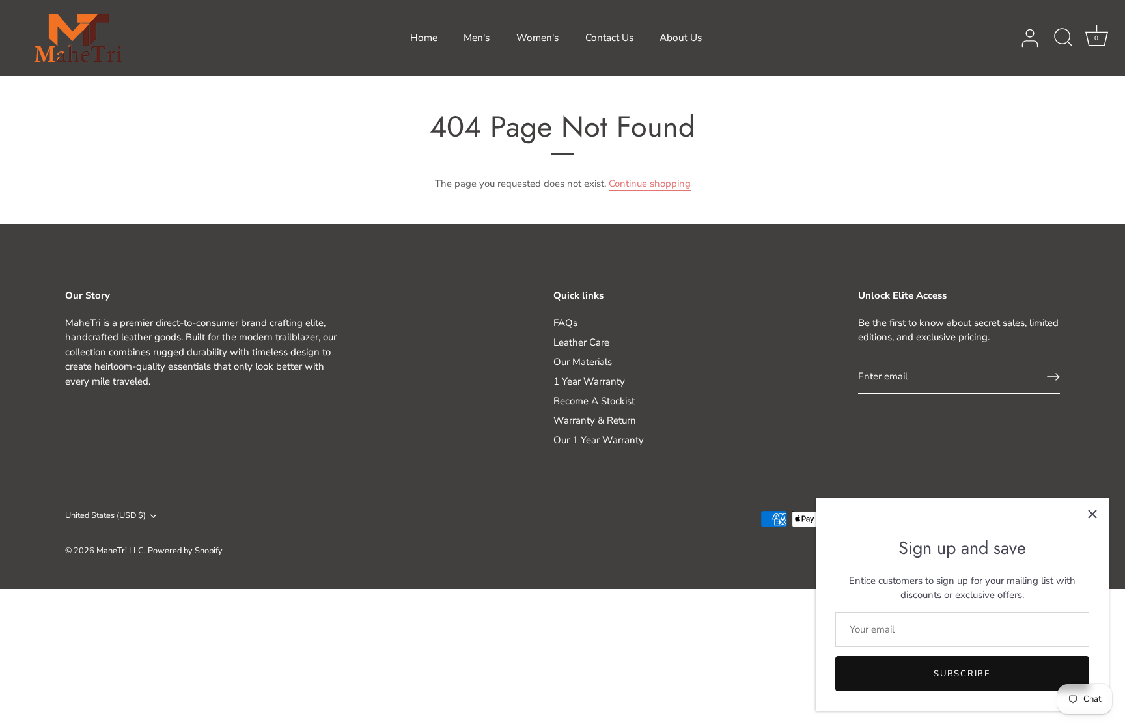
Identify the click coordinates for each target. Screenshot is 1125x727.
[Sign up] (1053, 376)
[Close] (1092, 514)
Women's (537, 37)
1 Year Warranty (589, 381)
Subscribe (962, 673)
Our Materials (582, 361)
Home (424, 37)
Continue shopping (650, 183)
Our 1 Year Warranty (598, 439)
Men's (477, 37)
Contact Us (609, 37)
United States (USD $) (105, 516)
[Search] (1063, 38)
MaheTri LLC (120, 550)
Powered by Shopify (185, 550)
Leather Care (581, 342)
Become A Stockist (594, 400)
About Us (681, 37)
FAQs (565, 322)
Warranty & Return (594, 420)
